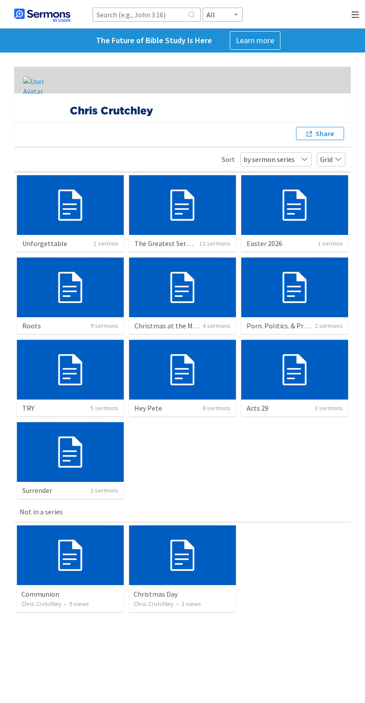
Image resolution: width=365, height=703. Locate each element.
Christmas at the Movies (171, 325)
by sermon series (269, 159)
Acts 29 (257, 408)
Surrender (37, 490)
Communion (40, 594)
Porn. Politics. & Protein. (284, 325)
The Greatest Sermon (167, 243)
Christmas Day (156, 594)
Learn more (255, 40)
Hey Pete (148, 408)
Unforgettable (44, 243)
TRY (28, 408)
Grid (326, 159)
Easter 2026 (264, 243)
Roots (31, 325)
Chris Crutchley (41, 604)
